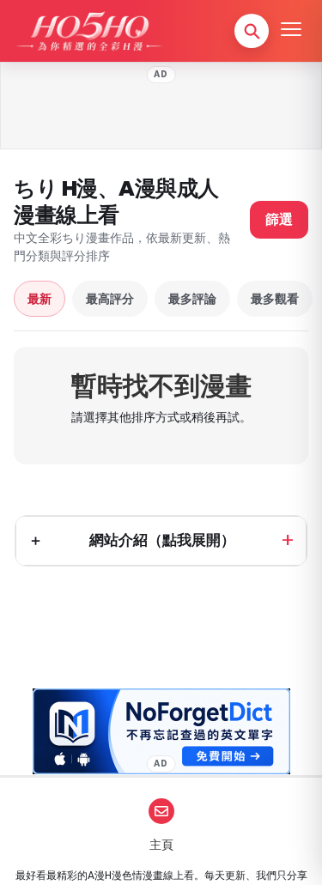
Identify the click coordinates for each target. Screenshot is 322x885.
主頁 (161, 844)
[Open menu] (291, 31)
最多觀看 (275, 298)
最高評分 (110, 298)
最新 (39, 298)
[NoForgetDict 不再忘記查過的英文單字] (161, 731)
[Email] (161, 811)
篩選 (279, 219)
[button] (251, 31)
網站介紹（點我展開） (162, 540)
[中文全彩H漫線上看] (88, 31)
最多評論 (192, 298)
